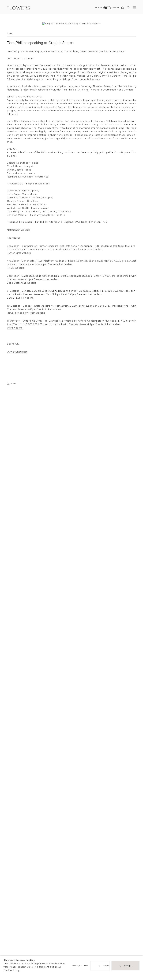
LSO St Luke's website (20, 298)
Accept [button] (127, 966)
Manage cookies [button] (80, 966)
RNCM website (15, 268)
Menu (134, 7)
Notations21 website (18, 230)
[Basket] (123, 8)
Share (13, 384)
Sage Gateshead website (21, 283)
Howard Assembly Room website (26, 313)
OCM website (15, 328)
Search (128, 7)
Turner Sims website (19, 253)
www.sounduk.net (17, 352)
